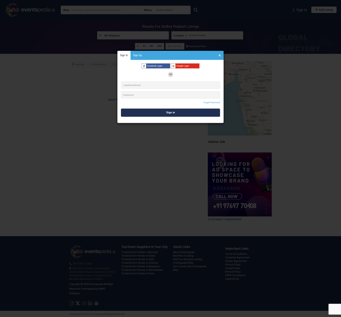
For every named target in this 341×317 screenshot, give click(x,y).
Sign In (124, 55)
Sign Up (137, 55)
